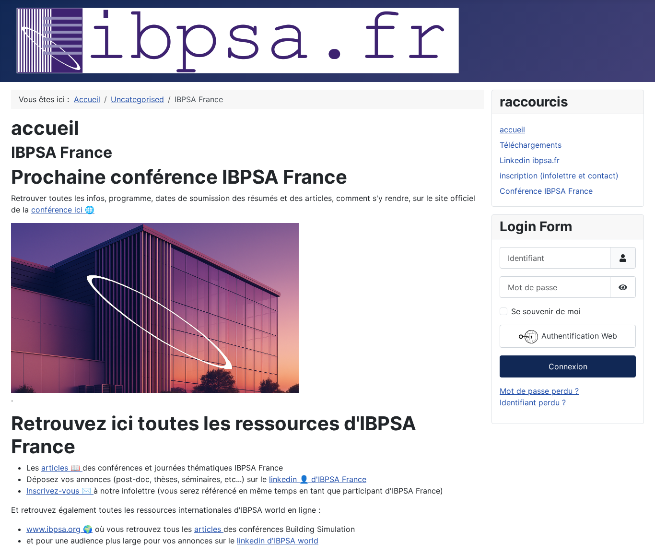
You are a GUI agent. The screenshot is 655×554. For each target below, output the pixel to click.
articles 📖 (61, 467)
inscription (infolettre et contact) (559, 175)
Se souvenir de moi (546, 311)
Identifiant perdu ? (533, 402)
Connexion (568, 366)
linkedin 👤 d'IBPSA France (317, 479)
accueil (512, 129)
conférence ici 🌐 (62, 209)
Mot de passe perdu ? (539, 391)
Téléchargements (530, 145)
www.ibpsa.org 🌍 (59, 529)
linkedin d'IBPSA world (277, 540)
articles (208, 529)
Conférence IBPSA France (546, 191)
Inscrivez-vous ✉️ (60, 490)
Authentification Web (578, 336)
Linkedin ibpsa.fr (530, 160)
